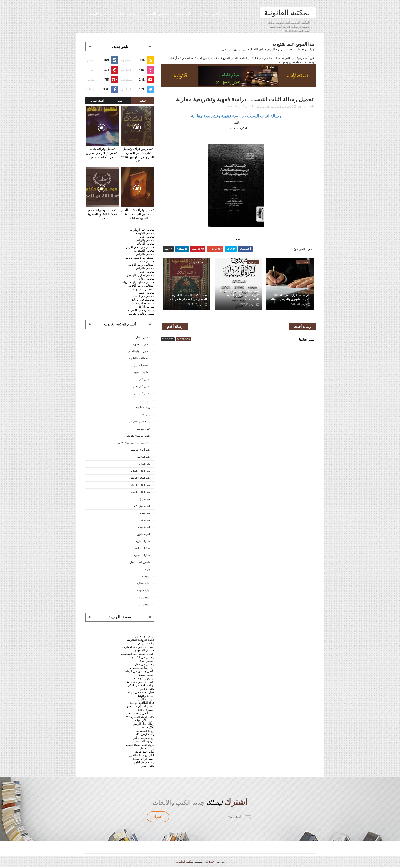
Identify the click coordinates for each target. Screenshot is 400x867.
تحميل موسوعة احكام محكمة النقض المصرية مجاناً (102, 214)
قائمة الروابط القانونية (140, 640)
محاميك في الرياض (142, 299)
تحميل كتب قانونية (140, 393)
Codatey (210, 861)
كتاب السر (148, 765)
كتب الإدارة (144, 463)
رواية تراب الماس (143, 737)
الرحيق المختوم (144, 741)
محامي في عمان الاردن (140, 247)
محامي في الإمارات (142, 229)
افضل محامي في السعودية (137, 653)
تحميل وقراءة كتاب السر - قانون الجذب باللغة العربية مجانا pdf (138, 214)
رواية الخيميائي (145, 730)
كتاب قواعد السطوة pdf (140, 717)
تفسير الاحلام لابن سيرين (139, 706)
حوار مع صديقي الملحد (140, 692)
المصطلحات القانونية (139, 358)
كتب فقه (232, 106)
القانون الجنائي (127, 14)
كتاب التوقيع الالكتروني (138, 435)
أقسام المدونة (97, 101)
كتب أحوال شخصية (140, 449)
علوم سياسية (143, 428)
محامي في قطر (144, 664)
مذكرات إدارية (143, 541)
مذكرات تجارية (142, 548)
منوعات (146, 569)
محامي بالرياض (144, 240)
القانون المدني (156, 14)
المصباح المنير (145, 699)
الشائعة (142, 101)
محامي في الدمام (143, 296)
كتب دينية (145, 513)
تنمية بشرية (144, 400)
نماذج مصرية (143, 604)
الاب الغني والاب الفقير (140, 713)
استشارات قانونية (143, 289)
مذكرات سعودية (142, 555)
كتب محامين (143, 534)
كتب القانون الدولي (140, 484)
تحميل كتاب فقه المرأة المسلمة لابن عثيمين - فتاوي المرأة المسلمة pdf (239, 295)
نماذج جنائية (144, 576)
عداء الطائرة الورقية (142, 702)
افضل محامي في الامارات (138, 647)
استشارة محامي (144, 636)
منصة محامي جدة (143, 303)
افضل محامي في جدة (140, 682)
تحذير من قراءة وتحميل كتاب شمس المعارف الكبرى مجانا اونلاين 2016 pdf (137, 155)
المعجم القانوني (142, 365)
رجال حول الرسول (142, 723)
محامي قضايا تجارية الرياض (137, 282)
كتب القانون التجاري (213, 14)
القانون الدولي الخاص (139, 351)
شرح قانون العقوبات (139, 421)
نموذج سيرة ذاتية (144, 678)
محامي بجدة (146, 674)
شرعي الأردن (146, 306)
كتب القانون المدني (140, 492)
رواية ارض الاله (144, 734)
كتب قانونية (144, 527)
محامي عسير (146, 292)
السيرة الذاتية (146, 709)
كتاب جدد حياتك (144, 751)
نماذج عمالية (143, 583)
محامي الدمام (145, 243)
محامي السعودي (144, 650)
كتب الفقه (183, 14)
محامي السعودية (144, 250)
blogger (168, 339)
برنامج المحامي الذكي (141, 685)
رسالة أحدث (302, 326)
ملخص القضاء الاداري (139, 562)
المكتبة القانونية (288, 13)
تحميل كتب (245, 106)
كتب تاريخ (145, 499)
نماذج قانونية (98, 14)
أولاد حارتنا (147, 727)
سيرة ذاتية (144, 414)
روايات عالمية (143, 407)
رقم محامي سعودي (142, 667)
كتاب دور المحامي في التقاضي (134, 442)
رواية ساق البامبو (143, 762)
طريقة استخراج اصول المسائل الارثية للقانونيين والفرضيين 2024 (290, 297)
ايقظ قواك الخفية (143, 758)
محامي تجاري (146, 278)
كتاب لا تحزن (146, 688)
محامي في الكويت (142, 657)
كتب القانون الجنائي (139, 477)
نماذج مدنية (144, 597)
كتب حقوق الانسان (140, 506)
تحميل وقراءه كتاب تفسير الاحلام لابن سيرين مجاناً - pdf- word (102, 153)
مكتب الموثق (146, 643)
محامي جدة (147, 236)
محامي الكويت (145, 233)
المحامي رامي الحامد (141, 264)
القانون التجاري (142, 337)
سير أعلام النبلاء (144, 720)
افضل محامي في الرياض (139, 671)
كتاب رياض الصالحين (141, 755)
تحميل (236, 239)
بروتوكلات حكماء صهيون (139, 744)
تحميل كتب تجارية (140, 386)
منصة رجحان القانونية (141, 310)
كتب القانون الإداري (140, 471)
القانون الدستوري (141, 344)
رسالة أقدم (175, 326)
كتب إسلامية (143, 456)
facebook (183, 339)
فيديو (120, 101)
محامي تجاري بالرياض (140, 275)
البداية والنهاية (146, 696)
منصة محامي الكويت (141, 313)
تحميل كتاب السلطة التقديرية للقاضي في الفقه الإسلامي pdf (188, 297)
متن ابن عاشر (145, 748)
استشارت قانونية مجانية (139, 257)
